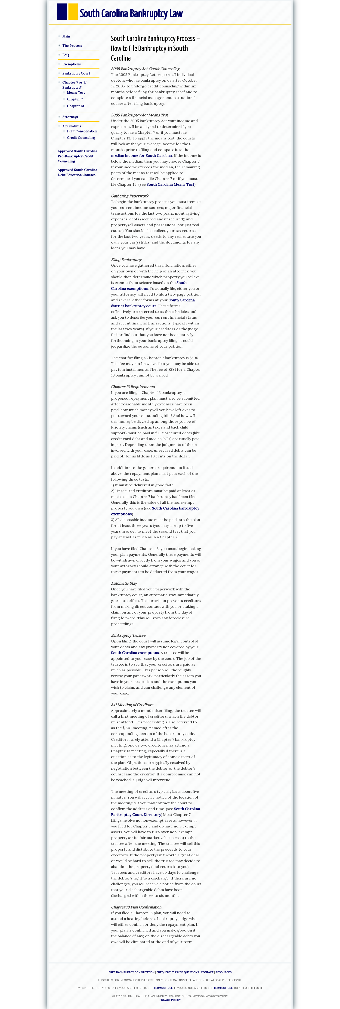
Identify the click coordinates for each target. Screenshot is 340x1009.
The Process (72, 45)
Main (66, 36)
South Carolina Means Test (170, 184)
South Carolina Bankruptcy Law (131, 14)
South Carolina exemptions (135, 652)
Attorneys (70, 117)
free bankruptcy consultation (132, 972)
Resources (224, 972)
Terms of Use (163, 988)
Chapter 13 (75, 106)
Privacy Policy (170, 1000)
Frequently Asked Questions (178, 972)
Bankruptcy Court (76, 73)
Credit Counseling (81, 138)
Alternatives (71, 126)
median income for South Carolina (141, 155)
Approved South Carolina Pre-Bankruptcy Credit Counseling (77, 156)
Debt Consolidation (82, 131)
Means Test (76, 92)
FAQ (65, 55)
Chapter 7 (75, 99)
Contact (207, 972)
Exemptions (71, 64)
